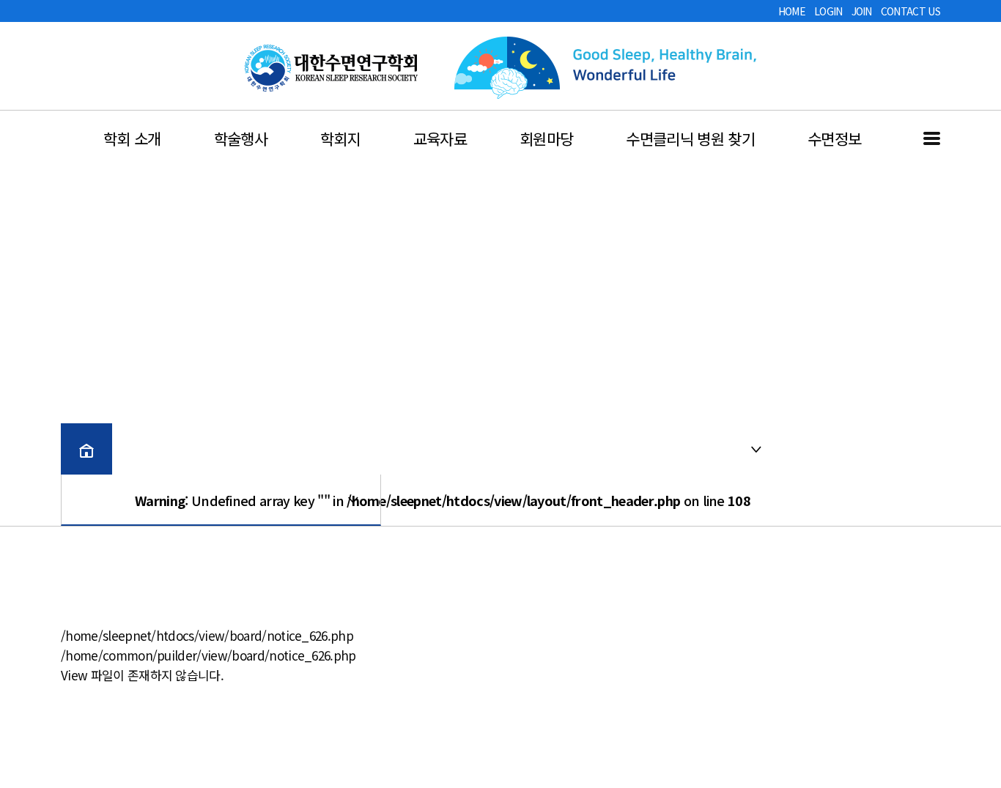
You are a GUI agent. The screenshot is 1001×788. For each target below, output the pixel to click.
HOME (791, 11)
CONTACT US (910, 11)
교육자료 (440, 138)
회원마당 (546, 138)
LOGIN (828, 11)
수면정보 (834, 138)
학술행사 (240, 138)
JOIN (862, 11)
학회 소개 (132, 138)
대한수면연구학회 (331, 68)
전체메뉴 (931, 138)
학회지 (340, 138)
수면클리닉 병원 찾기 (690, 138)
